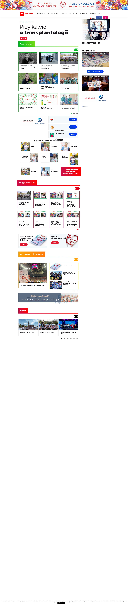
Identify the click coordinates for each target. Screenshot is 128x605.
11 (76, 338)
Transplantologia (40, 13)
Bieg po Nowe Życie (53, 13)
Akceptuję (61, 602)
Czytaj (24, 244)
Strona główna (29, 13)
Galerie (100, 13)
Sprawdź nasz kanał (95, 71)
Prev (75, 50)
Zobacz (72, 127)
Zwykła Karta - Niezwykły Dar (31, 254)
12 (77, 338)
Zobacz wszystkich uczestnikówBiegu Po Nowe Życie (70, 171)
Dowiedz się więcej (70, 602)
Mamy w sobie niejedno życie (87, 13)
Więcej (23, 38)
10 (74, 338)
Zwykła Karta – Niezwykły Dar (69, 13)
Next (77, 50)
